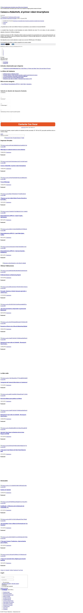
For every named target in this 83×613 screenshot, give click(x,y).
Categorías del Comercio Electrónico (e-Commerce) (14, 382)
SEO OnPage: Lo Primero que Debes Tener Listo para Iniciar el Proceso (36, 68)
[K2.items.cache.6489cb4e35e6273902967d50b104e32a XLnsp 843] (14, 288)
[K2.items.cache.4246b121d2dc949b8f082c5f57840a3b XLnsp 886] (14, 230)
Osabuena (10, 17)
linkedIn (7, 570)
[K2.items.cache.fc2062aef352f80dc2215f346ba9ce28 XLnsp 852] (14, 556)
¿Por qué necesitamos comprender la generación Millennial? (15, 76)
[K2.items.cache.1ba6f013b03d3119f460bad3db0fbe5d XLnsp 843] (14, 339)
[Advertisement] (24, 3)
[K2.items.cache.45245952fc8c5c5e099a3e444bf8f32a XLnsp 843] (14, 306)
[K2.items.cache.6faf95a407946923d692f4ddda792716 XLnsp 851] (14, 447)
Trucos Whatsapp (5, 182)
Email (4, 23)
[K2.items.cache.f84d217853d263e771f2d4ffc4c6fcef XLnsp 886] (14, 195)
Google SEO (5, 63)
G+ (4, 570)
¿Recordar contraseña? (6, 583)
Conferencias (6, 606)
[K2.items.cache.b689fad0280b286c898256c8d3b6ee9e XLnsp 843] (14, 272)
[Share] (3, 44)
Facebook (15, 570)
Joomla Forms (23, 127)
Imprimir (5, 22)
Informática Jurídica (8, 603)
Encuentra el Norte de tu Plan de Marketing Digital (13, 77)
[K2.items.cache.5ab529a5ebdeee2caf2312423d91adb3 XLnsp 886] (14, 163)
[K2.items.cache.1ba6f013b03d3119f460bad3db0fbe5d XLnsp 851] (14, 412)
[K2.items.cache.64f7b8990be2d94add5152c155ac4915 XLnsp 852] (14, 503)
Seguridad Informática (8, 602)
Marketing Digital (7, 593)
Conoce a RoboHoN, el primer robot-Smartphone (13, 165)
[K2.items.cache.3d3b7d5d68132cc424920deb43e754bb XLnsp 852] (14, 538)
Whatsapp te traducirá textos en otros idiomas (13, 149)
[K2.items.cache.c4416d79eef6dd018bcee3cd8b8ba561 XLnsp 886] (14, 179)
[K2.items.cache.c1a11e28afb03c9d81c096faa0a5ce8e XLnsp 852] (14, 487)
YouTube (20, 570)
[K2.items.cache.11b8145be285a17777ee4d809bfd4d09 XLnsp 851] (14, 379)
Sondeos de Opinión (6, 490)
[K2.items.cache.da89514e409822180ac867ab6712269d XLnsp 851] (14, 395)
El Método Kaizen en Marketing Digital (11, 73)
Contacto (5, 609)
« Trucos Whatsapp (4, 84)
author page (16, 17)
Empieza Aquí (6, 592)
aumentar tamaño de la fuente (36, 21)
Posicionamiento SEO (8, 595)
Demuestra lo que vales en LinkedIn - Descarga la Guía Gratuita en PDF (17, 78)
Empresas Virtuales (11, 18)
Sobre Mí (5, 608)
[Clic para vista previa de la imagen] (14, 7)
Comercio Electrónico (8, 600)
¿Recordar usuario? (15, 583)
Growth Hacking (7, 598)
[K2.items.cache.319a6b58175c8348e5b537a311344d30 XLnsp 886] (14, 213)
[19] (4, 17)
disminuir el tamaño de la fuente (21, 21)
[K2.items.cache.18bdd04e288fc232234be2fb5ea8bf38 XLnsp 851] (14, 429)
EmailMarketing (7, 599)
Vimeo (2, 570)
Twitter (11, 570)
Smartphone (5, 62)
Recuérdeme (6, 582)
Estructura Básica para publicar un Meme (11, 398)
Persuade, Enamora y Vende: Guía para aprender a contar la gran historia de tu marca (20, 75)
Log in (2, 134)
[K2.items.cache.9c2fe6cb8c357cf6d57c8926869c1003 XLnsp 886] (14, 248)
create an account (4, 588)
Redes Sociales (6, 596)
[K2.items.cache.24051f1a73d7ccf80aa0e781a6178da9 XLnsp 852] (14, 520)
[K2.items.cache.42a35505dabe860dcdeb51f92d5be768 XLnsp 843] (14, 323)
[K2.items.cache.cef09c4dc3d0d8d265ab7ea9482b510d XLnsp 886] (14, 146)
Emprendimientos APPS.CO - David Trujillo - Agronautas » (20, 84)
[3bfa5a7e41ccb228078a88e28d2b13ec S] (12, 68)
